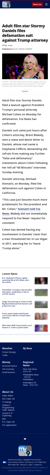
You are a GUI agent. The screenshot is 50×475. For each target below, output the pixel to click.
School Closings (9, 352)
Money (6, 362)
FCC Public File (8, 422)
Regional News (28, 363)
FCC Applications (9, 425)
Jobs (4, 418)
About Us (7, 391)
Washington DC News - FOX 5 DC (30, 383)
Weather (7, 348)
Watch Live (37, 4)
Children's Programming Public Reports (8, 407)
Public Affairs (7, 395)
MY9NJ (4, 45)
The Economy (8, 369)
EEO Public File (8, 399)
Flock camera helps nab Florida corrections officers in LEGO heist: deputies (16, 315)
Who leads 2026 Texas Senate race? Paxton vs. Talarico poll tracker (17, 326)
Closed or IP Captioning (7, 414)
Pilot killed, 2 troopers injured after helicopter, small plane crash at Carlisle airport (17, 292)
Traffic (5, 355)
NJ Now (27, 348)
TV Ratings (6, 402)
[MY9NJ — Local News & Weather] (6, 4)
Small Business (8, 372)
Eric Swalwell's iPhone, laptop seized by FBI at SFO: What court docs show (15, 280)
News (10, 45)
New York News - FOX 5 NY (30, 370)
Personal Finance (9, 366)
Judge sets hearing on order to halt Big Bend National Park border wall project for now (17, 303)
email (25, 439)
